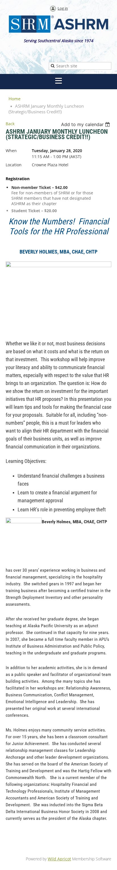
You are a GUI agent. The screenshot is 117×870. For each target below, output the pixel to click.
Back (10, 123)
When (11, 150)
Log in (63, 8)
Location (14, 164)
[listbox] (86, 124)
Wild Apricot (59, 859)
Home (14, 98)
